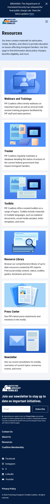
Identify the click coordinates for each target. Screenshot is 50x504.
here (31, 14)
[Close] (46, 3)
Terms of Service (10, 423)
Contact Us (7, 431)
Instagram (10, 464)
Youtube (10, 479)
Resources (7, 442)
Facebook (10, 458)
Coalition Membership (13, 447)
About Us (6, 437)
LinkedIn (9, 474)
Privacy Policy (30, 416)
